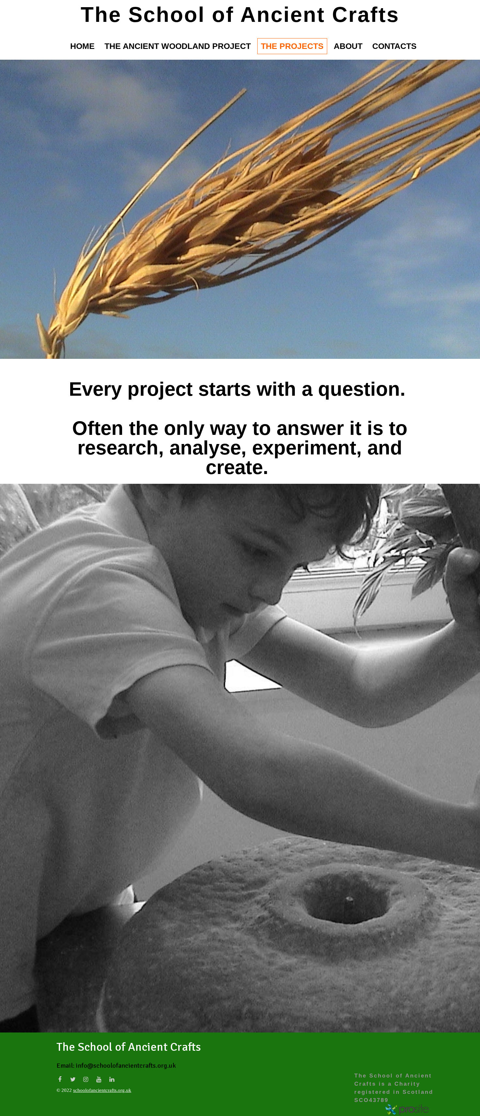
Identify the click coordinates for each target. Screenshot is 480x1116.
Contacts (394, 46)
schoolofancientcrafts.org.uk (102, 1090)
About (348, 46)
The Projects (292, 46)
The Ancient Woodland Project (177, 46)
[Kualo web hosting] (407, 1109)
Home (82, 46)
